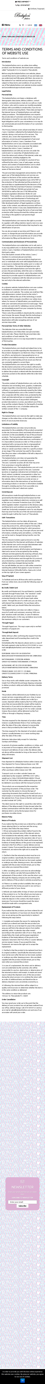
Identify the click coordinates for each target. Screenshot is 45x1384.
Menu (7, 25)
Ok (23, 1380)
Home (4, 36)
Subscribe (22, 1206)
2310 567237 (25, 5)
